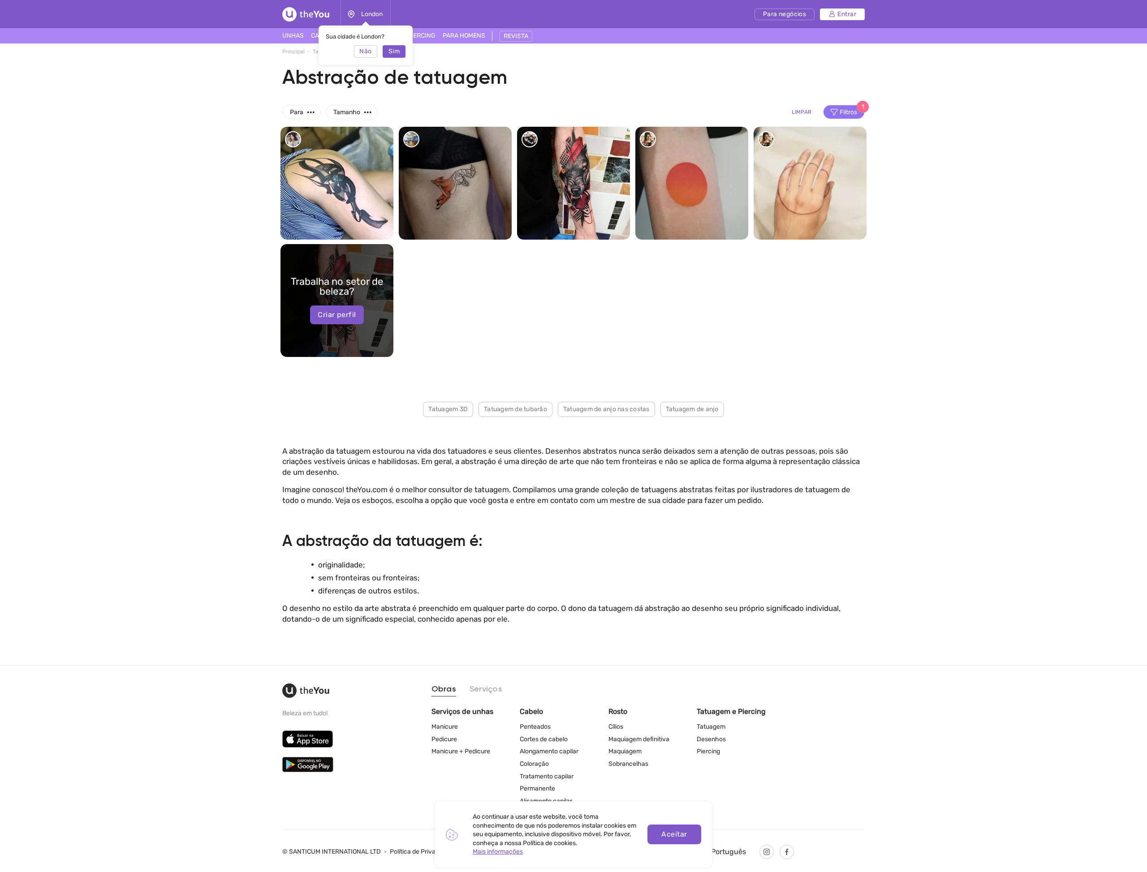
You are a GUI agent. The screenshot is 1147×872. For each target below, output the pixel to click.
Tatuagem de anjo (692, 409)
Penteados (535, 726)
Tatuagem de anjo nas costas (606, 409)
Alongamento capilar (549, 751)
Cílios (615, 726)
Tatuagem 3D (448, 409)
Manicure (444, 726)
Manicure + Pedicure (460, 751)
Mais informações (498, 851)
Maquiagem (625, 751)
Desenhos (711, 739)
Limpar (801, 112)
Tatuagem (711, 726)
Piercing (708, 751)
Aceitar (674, 834)
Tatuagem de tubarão (515, 409)
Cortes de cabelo (544, 739)
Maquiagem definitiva (638, 739)
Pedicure (444, 739)
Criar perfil (337, 314)
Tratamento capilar (547, 776)
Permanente (537, 788)
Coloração (534, 764)
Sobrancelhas (628, 764)
